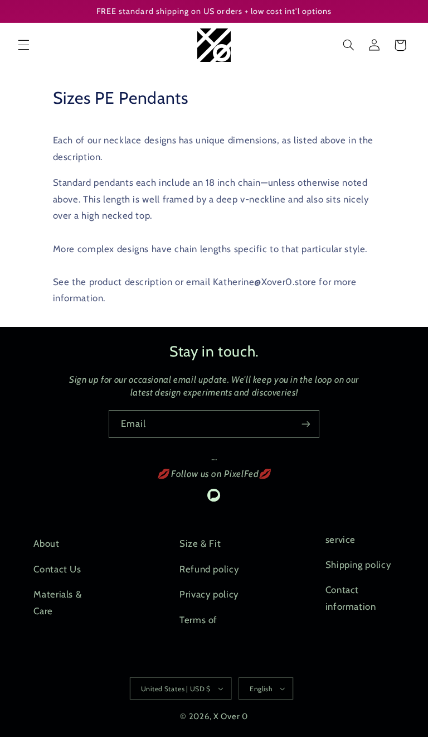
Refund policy (209, 569)
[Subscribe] (306, 423)
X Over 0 (230, 716)
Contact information (350, 598)
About (46, 543)
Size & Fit (200, 543)
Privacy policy (209, 594)
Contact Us (57, 569)
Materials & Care (57, 602)
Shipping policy (358, 564)
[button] (23, 45)
